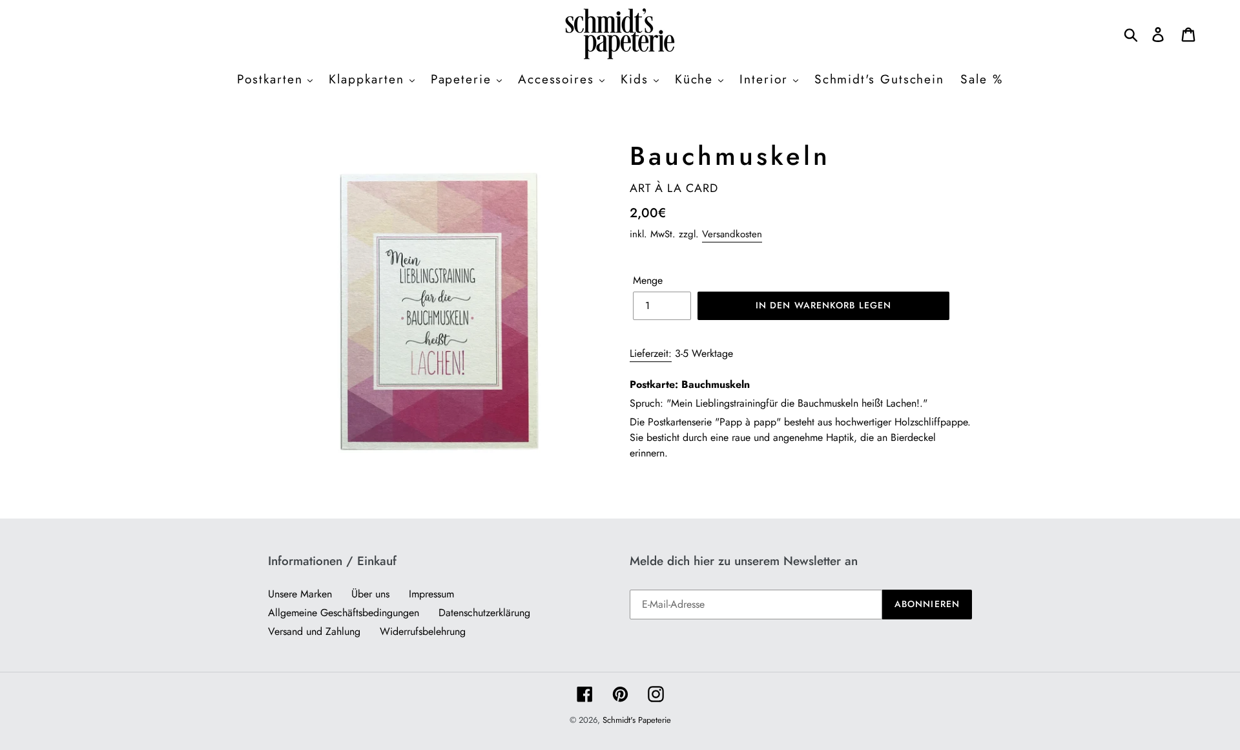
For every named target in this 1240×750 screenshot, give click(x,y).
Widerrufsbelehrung (423, 631)
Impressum (431, 593)
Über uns (370, 593)
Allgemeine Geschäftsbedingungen (343, 612)
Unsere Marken (300, 593)
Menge (648, 280)
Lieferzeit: (651, 353)
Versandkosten (732, 234)
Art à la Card (674, 188)
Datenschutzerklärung (484, 612)
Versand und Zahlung (314, 631)
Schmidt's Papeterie (637, 720)
